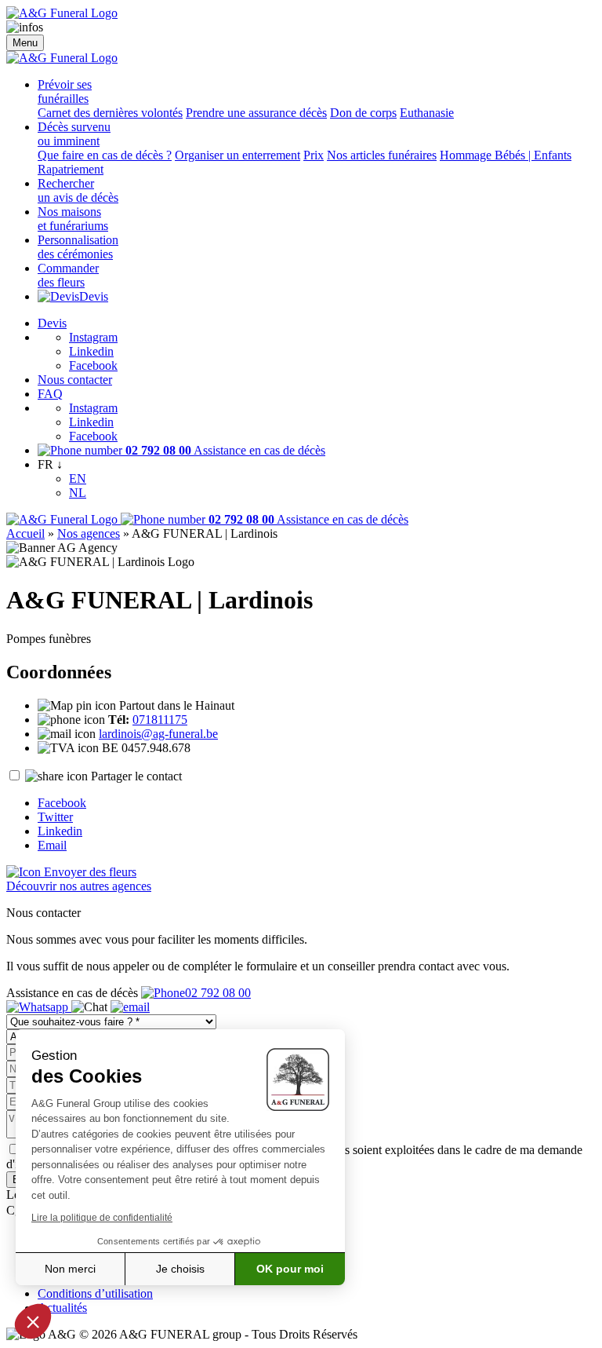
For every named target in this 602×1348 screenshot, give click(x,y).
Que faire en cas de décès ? (105, 155)
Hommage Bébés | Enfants (505, 155)
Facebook (93, 365)
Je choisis (180, 1268)
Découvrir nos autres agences (78, 886)
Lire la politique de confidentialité (101, 1217)
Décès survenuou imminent (74, 134)
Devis (93, 296)
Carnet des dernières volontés (110, 112)
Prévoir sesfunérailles (65, 91)
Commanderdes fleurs (68, 275)
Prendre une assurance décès (256, 112)
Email (52, 845)
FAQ (50, 393)
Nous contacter (75, 379)
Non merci (70, 1268)
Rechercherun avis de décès (78, 190)
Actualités (62, 1307)
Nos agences (88, 533)
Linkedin (91, 351)
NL (77, 492)
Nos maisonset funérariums (73, 218)
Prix (313, 155)
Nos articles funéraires (382, 155)
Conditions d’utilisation (95, 1293)
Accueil (25, 533)
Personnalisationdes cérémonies (78, 247)
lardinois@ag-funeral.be (158, 733)
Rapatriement (70, 169)
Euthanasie (427, 112)
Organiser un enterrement (237, 155)
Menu (25, 43)
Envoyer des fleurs (88, 872)
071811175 (159, 719)
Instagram (93, 337)
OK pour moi (290, 1268)
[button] (33, 1321)
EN (77, 478)
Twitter (55, 817)
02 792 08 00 (218, 992)
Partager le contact (136, 776)
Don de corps (363, 112)
